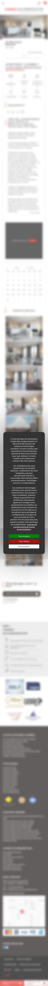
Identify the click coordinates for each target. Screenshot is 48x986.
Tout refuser (24, 541)
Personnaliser (24, 546)
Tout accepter (24, 536)
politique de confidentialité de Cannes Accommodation (25, 527)
